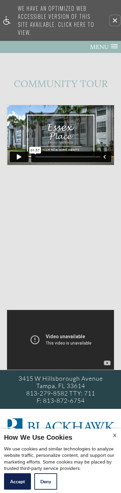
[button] (115, 20)
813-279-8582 (60, 393)
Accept (17, 481)
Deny (45, 481)
